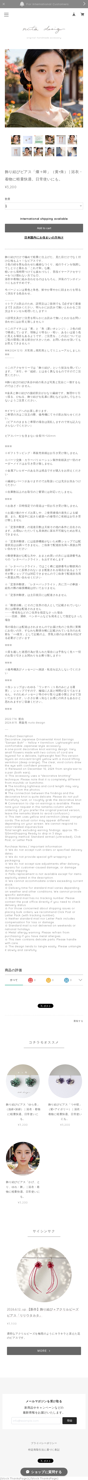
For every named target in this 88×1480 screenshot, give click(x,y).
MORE (42, 1350)
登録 (69, 1420)
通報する (78, 1021)
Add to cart (44, 228)
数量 (8, 198)
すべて (14, 979)
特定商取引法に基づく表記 (44, 1449)
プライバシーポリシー (44, 1443)
